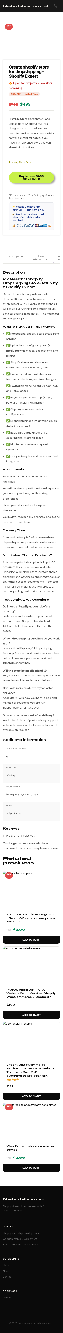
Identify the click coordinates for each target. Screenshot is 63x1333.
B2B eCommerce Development (20, 1244)
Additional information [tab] (40, 258)
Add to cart (31, 940)
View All (7, 1297)
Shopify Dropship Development (21, 1233)
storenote (19, 198)
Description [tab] (15, 256)
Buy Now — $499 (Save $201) (31, 177)
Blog (5, 1271)
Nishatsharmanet (26, 6)
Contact (7, 1276)
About (6, 1265)
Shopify (50, 195)
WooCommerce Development (20, 1238)
